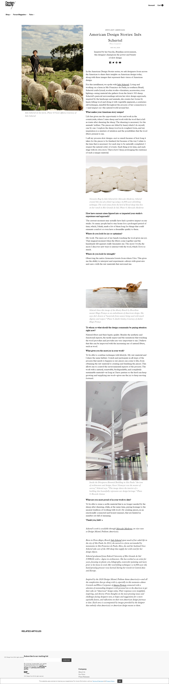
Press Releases (84, 677)
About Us (82, 672)
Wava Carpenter (115, 44)
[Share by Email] (120, 62)
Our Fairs (82, 674)
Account (151, 5)
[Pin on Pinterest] (116, 62)
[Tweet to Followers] (113, 62)
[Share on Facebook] (110, 62)
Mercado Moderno (124, 528)
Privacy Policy (110, 681)
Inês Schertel (123, 84)
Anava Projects (120, 585)
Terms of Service (98, 681)
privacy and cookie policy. (34, 668)
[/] (10, 5)
